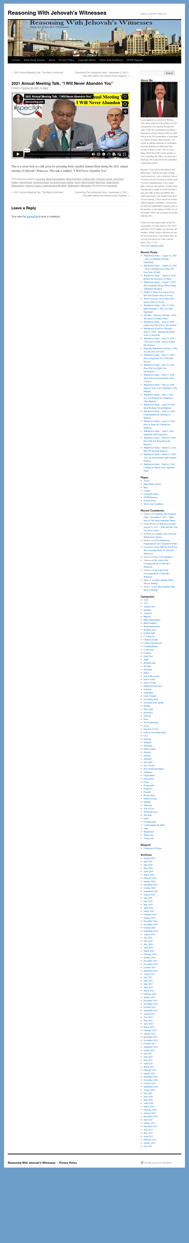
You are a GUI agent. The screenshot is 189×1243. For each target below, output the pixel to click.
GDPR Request (135, 60)
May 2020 (148, 1099)
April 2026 (148, 871)
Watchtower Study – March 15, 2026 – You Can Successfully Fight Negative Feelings (161, 457)
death (146, 659)
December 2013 (150, 1126)
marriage (147, 738)
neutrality (148, 758)
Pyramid (147, 791)
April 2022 (148, 1023)
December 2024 (150, 920)
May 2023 (148, 983)
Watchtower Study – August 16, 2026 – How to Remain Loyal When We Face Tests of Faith (160, 269)
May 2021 (148, 1060)
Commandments (151, 646)
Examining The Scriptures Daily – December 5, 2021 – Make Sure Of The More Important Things (160, 517)
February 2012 (150, 1139)
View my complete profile (152, 245)
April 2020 (148, 1103)
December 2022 (150, 1000)
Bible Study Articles (34, 60)
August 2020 (149, 1089)
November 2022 (151, 1003)
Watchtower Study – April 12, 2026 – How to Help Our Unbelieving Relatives (160, 424)
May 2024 (148, 944)
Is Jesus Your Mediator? (162, 556)
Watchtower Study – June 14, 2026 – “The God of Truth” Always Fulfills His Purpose (160, 341)
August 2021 (149, 1050)
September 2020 (151, 1086)
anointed (40, 178)
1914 (146, 599)
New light (100, 182)
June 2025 (148, 901)
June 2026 (148, 864)
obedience (148, 771)
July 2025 (148, 897)
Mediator (148, 742)
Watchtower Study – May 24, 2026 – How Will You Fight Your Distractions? (160, 368)
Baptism (147, 616)
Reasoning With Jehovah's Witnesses (57, 12)
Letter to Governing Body (155, 732)
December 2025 (150, 884)
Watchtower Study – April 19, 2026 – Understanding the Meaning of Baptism (160, 414)
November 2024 (151, 924)
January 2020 (149, 1112)
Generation (148, 692)
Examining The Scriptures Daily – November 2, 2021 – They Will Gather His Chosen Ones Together (102, 74)
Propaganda (149, 785)
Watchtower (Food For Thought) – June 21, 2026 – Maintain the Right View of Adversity (159, 331)
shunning (148, 805)
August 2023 (149, 973)
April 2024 (148, 947)
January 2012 (149, 1142)
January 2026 (149, 881)
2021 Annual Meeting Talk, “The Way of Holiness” (37, 72)
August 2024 (149, 934)
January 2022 (149, 1033)
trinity (146, 818)
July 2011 (148, 1146)
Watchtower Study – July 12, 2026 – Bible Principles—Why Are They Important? (160, 308)
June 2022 (148, 1016)
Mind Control (88, 182)
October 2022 (150, 1007)
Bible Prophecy (73, 178)
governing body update (61, 182)
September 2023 (151, 970)
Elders (146, 672)
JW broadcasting (151, 722)
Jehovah (147, 715)
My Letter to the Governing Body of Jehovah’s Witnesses (157, 563)
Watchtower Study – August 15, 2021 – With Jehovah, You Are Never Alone (160, 527)
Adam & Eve (149, 606)
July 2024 (148, 937)
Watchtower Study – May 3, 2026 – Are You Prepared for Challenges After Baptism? (159, 398)
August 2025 (149, 894)
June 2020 (148, 1096)
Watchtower (73, 185)
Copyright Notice (87, 60)
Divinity (147, 666)
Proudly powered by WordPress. (158, 1162)
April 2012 (148, 1136)
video (146, 828)
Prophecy (148, 788)
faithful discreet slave (153, 685)
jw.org (77, 182)
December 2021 (150, 1036)
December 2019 (150, 1116)
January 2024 (149, 957)
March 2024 (149, 950)
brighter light (89, 178)
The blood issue (150, 811)
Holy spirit (148, 709)
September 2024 (151, 930)
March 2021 (149, 1066)
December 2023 (150, 960)
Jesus (146, 719)
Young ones (149, 838)
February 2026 (150, 877)
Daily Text (148, 656)
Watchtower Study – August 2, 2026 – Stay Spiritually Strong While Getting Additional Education (160, 285)
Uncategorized (150, 821)
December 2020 (150, 1076)
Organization (112, 182)
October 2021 (150, 1043)
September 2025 (151, 891)
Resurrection (17, 185)
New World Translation (154, 768)
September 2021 (151, 1046)
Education (148, 669)
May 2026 (148, 867)
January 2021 (149, 1073)
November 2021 (151, 1040)
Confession (149, 649)
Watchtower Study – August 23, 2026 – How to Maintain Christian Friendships (160, 259)
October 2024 (150, 927)
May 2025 (148, 904)
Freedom (147, 689)
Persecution (149, 778)
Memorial (148, 745)
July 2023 (148, 977)
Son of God (149, 808)
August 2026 (149, 858)
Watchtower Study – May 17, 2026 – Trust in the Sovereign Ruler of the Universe (160, 378)
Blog (146, 487)
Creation (147, 652)
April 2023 (148, 987)
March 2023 (149, 990)
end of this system (151, 675)
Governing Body (41, 182)
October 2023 (150, 967)
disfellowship (149, 662)
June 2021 (148, 1056)
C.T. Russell (149, 636)
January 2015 (149, 1122)
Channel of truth (104, 178)
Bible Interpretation (55, 178)
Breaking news (150, 629)
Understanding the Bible (54, 185)
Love (146, 735)
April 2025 (148, 907)
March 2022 (149, 1026)
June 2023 (148, 980)
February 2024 (150, 954)
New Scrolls (149, 765)
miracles (147, 755)
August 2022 (149, 1013)
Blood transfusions (152, 626)
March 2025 (149, 911)
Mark (45, 87)
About (52, 60)
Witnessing (86, 185)
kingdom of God (151, 728)
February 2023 (150, 993)
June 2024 (148, 940)
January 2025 (149, 917)
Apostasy (148, 613)
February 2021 (150, 1069)
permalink (112, 185)
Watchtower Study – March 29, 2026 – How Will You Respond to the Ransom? (161, 441)
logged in (32, 216)
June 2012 (148, 1129)
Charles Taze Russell (153, 642)
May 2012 (148, 1132)
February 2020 (150, 1109)
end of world (26, 182)
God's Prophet (150, 695)
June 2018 (148, 1119)
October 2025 (150, 887)
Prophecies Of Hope (152, 848)
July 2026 (148, 861)
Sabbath (147, 801)
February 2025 (150, 914)
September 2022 (151, 1010)
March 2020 (149, 1106)
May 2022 (148, 1020)
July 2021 (148, 1053)
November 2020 (151, 1079)
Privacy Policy (66, 60)
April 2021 (148, 1063)
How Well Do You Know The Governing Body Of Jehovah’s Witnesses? (161, 550)
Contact (16, 60)
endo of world (150, 682)
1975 (146, 603)
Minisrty (147, 752)
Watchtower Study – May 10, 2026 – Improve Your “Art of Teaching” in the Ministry (160, 388)
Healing (147, 705)
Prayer (146, 781)
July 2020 (148, 1093)
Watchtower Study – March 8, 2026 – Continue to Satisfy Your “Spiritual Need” (160, 467)
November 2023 (151, 964)
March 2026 (149, 874)
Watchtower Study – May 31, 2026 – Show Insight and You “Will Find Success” (160, 358)
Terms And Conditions (111, 60)
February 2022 (150, 1030)
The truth (148, 815)
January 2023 (149, 997)
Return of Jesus (33, 185)
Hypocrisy (148, 712)
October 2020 (150, 1083)
